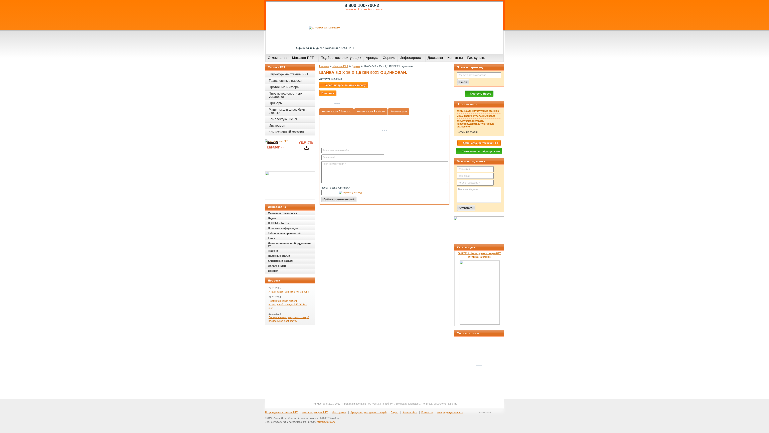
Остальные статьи (467, 132)
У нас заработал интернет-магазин (289, 291)
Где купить (476, 58)
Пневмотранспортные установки (285, 95)
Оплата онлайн (277, 265)
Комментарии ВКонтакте (336, 111)
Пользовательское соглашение (439, 403)
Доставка (435, 58)
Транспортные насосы (285, 80)
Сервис (389, 58)
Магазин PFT (303, 58)
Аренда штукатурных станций (368, 412)
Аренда (372, 58)
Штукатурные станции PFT (289, 74)
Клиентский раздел (280, 260)
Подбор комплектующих (341, 58)
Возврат (273, 270)
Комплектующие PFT (284, 119)
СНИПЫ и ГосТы (278, 223)
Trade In (273, 250)
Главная (324, 66)
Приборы (276, 103)
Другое (356, 66)
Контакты (455, 58)
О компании (278, 58)
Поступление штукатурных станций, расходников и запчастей (289, 319)
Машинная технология (282, 213)
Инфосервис (410, 58)
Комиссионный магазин (286, 132)
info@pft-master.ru (326, 422)
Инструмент (278, 125)
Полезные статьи (279, 255)
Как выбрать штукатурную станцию (478, 111)
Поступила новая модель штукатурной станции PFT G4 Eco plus (288, 305)
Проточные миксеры (284, 87)
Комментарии (399, 111)
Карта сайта (410, 412)
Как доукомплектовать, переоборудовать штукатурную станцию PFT (475, 124)
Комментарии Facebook (371, 111)
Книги (271, 238)
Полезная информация (283, 228)
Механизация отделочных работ (476, 116)
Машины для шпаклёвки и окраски (288, 111)
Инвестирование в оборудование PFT (289, 244)
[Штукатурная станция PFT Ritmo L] (290, 186)
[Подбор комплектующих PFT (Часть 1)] (479, 228)
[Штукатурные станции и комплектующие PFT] (325, 27)
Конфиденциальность (450, 412)
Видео (272, 218)
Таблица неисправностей (284, 233)
